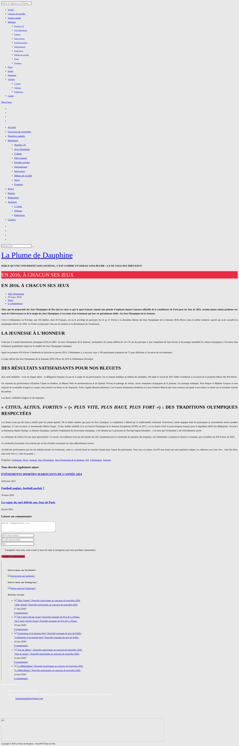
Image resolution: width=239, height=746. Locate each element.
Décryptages (20, 158)
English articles (22, 162)
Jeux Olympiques (46, 460)
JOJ (87, 460)
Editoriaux (19, 215)
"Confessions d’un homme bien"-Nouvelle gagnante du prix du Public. (46, 637)
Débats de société (23, 175)
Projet (11, 189)
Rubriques (13, 140)
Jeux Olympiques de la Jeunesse (69, 460)
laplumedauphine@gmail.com (29, 698)
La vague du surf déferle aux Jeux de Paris (28, 502)
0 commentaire (15, 303)
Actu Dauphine (22, 149)
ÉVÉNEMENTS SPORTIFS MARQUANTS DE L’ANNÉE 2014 (41, 474)
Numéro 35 (20, 145)
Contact (12, 219)
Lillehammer (96, 460)
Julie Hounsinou (16, 294)
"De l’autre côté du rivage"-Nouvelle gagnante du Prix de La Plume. (45, 621)
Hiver (25, 460)
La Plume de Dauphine (37, 255)
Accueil (12, 127)
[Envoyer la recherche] (33, 246)
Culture (18, 153)
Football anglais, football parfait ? (22, 488)
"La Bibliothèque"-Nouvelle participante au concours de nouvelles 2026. (47, 670)
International (20, 167)
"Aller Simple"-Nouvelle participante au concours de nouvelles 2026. (46, 605)
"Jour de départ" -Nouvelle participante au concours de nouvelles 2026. (47, 654)
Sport (17, 180)
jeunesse (33, 460)
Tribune (18, 210)
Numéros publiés (16, 136)
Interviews (19, 171)
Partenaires (13, 197)
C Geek (18, 206)
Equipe (11, 193)
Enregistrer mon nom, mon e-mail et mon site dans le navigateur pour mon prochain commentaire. (50, 550)
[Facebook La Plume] (21, 576)
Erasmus (18, 184)
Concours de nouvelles (19, 131)
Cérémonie (17, 460)
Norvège (107, 460)
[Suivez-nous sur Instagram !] (22, 588)
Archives (12, 202)
